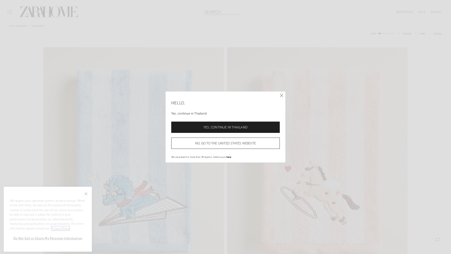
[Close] (282, 95)
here (228, 156)
